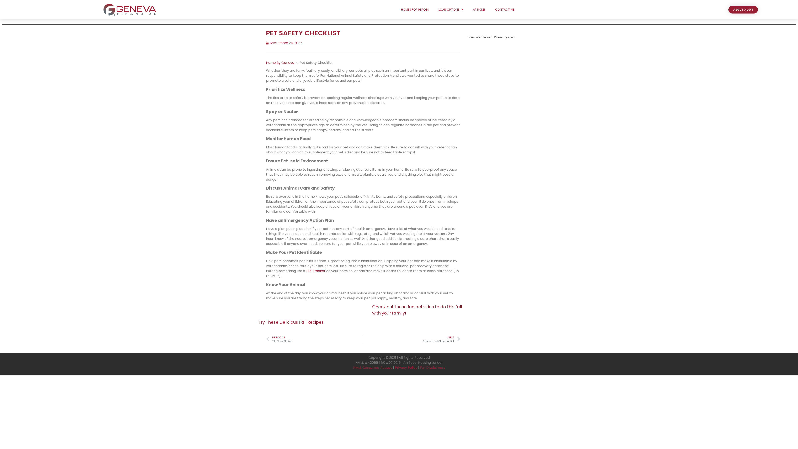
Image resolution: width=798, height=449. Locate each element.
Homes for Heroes (415, 9)
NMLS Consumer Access (372, 367)
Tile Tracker (315, 271)
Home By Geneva (280, 62)
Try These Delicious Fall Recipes (291, 322)
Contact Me (505, 9)
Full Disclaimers (432, 367)
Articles (479, 9)
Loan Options (448, 9)
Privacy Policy (406, 367)
